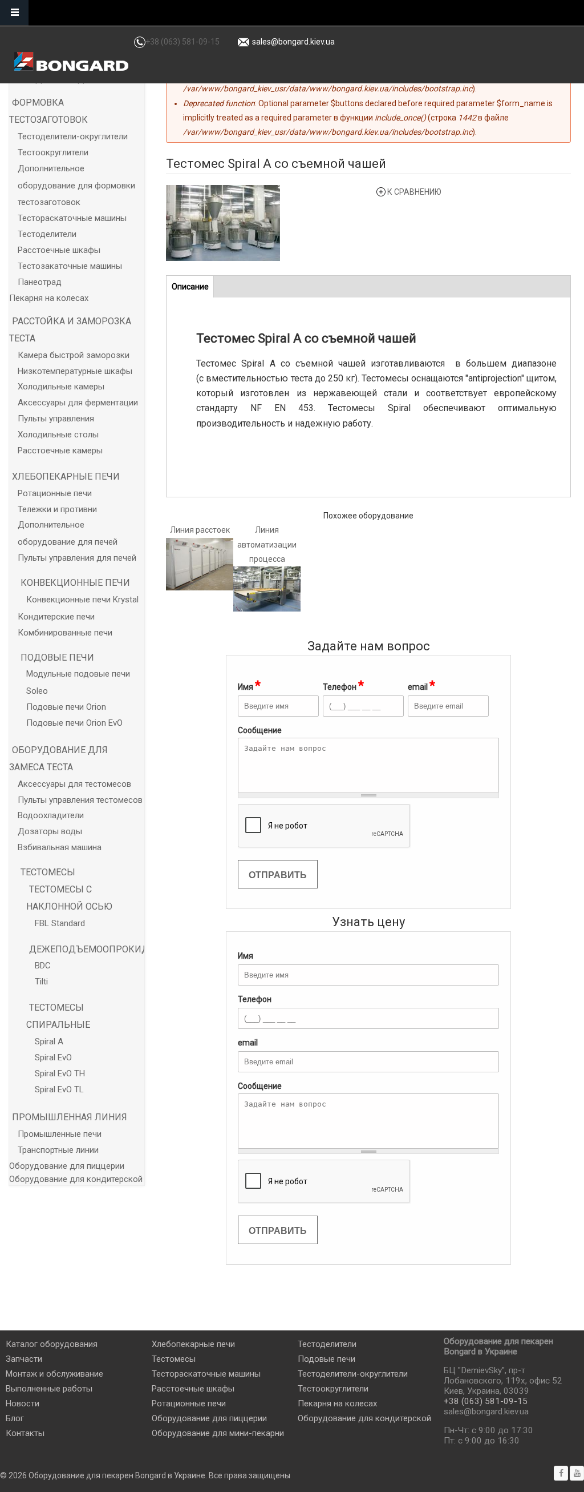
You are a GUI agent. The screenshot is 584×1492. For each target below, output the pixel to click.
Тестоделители (47, 234)
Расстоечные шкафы (59, 250)
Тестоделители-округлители (73, 136)
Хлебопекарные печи (66, 476)
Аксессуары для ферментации (78, 402)
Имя (249, 685)
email (421, 685)
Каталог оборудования (52, 1344)
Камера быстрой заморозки (73, 355)
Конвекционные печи (75, 582)
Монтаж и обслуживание (54, 1374)
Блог (15, 1418)
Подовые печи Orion (66, 707)
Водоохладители (51, 815)
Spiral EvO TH (60, 1073)
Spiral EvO (53, 1057)
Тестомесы (48, 872)
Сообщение (260, 1086)
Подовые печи (57, 657)
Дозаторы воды (50, 831)
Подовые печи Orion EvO (74, 723)
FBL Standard (60, 923)
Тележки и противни (57, 509)
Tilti (41, 981)
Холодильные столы (58, 434)
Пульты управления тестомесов (80, 800)
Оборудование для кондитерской (76, 1179)
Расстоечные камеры (60, 450)
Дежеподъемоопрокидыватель (110, 949)
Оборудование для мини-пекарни (218, 1433)
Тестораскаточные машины (72, 218)
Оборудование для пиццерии (66, 1166)
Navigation (14, 13)
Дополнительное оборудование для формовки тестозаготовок (76, 185)
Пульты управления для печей (77, 558)
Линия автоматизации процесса (267, 544)
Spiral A (49, 1041)
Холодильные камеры (61, 386)
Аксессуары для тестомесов (74, 784)
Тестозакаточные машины (70, 266)
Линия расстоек (200, 529)
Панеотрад (40, 282)
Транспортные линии (58, 1150)
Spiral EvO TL (59, 1089)
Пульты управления (56, 418)
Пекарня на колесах (48, 298)
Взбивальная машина (60, 847)
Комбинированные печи (65, 633)
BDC (43, 965)
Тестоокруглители (53, 152)
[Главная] (71, 61)
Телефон (343, 685)
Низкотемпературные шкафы (75, 371)
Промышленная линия (69, 1117)
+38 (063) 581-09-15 (182, 41)
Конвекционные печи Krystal (82, 599)
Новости (22, 1403)
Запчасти (24, 1359)
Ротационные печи (55, 493)
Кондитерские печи (56, 617)
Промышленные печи (60, 1134)
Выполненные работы (49, 1389)
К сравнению (414, 191)
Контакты (25, 1433)
